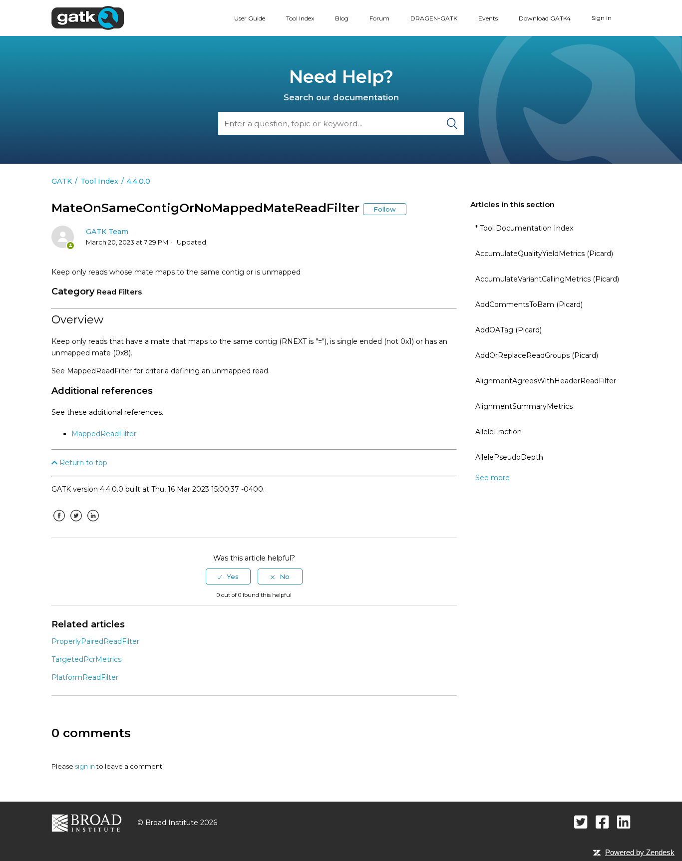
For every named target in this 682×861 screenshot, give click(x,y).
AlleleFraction (498, 431)
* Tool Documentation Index (524, 228)
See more (492, 477)
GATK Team (107, 231)
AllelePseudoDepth (509, 457)
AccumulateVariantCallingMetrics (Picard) (547, 279)
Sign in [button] (602, 17)
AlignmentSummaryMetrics (524, 406)
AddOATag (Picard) (508, 329)
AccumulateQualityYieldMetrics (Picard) (544, 253)
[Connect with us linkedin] (624, 822)
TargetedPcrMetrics (86, 659)
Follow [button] (384, 209)
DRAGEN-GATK (433, 18)
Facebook (58, 523)
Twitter (75, 523)
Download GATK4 (545, 18)
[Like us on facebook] (602, 822)
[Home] (87, 17)
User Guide (249, 18)
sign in (85, 766)
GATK (61, 181)
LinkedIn (92, 523)
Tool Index (300, 18)
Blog (341, 18)
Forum (379, 18)
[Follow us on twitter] (581, 822)
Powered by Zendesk (640, 852)
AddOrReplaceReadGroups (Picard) (536, 355)
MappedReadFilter (103, 433)
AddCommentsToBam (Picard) (529, 304)
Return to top (82, 462)
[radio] (228, 576)
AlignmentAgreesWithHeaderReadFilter (545, 380)
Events (488, 18)
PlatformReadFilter (84, 677)
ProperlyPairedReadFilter (95, 641)
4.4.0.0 (138, 181)
